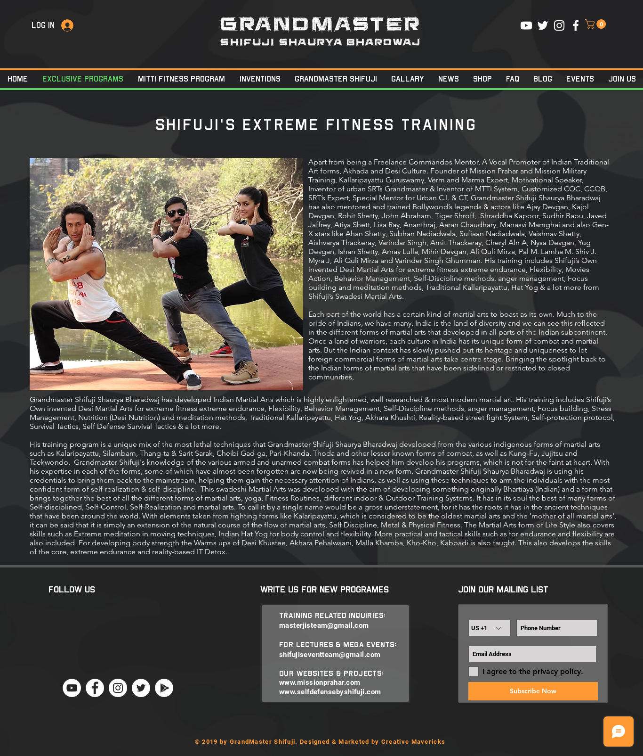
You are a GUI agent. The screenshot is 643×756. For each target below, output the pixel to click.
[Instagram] (118, 688)
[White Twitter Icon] (543, 25)
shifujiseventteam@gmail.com (329, 654)
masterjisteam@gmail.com (324, 625)
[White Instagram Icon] (559, 25)
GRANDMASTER (321, 24)
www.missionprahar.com (319, 682)
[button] (596, 24)
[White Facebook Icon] (576, 25)
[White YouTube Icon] (526, 25)
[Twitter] (141, 688)
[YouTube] (72, 688)
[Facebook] (95, 688)
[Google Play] (164, 688)
